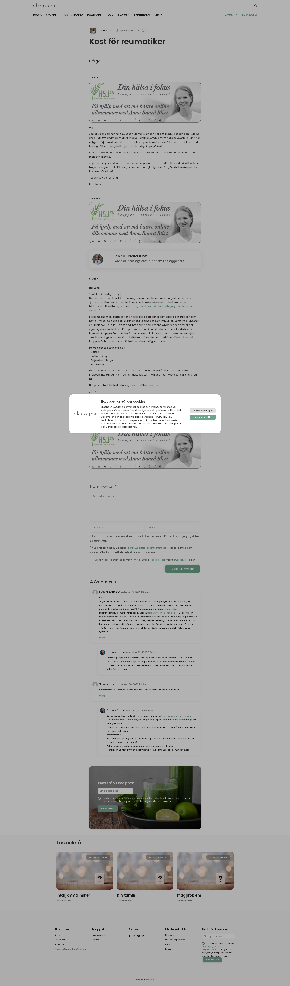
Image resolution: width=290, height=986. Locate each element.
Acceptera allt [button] (202, 417)
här (134, 426)
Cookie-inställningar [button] (203, 410)
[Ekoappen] (86, 413)
